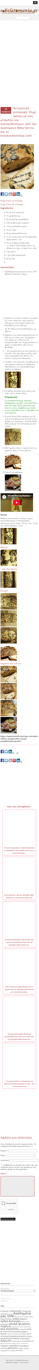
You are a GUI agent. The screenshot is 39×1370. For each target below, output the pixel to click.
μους (23, 1336)
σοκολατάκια (16, 1341)
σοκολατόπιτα (28, 1341)
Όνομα (4, 1151)
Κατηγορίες (5, 1288)
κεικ (29, 1329)
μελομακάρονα (13, 1336)
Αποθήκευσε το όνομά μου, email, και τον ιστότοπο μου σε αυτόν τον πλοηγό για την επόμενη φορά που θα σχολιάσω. (19, 1167)
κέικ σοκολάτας (10, 1328)
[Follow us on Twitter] (6, 751)
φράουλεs (12, 1348)
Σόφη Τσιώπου (6, 1319)
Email (4, 1155)
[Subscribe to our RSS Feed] (14, 753)
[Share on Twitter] (6, 194)
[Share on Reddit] (10, 194)
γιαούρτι (5, 1324)
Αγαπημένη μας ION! (16, 1314)
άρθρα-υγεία (25, 1321)
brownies (5, 1311)
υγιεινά (4, 1348)
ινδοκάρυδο (16, 1327)
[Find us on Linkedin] (10, 751)
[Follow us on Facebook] (2, 751)
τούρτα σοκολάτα (9, 1345)
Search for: (5, 1298)
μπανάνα (5, 1338)
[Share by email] (22, 196)
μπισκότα (15, 1338)
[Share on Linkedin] (18, 194)
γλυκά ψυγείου (19, 1324)
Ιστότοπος (5, 1160)
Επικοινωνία (24, 1362)
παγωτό (6, 1340)
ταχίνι (18, 1343)
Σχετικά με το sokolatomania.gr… (17, 1360)
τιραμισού (24, 1343)
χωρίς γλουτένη (17, 1350)
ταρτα (14, 1343)
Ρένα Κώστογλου (27, 1317)
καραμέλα (23, 1329)
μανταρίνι (23, 1334)
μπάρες (29, 1336)
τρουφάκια (24, 1346)
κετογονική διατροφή (10, 1331)
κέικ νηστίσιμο (25, 1327)
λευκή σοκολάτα (13, 1334)
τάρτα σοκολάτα (6, 1343)
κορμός (24, 1331)
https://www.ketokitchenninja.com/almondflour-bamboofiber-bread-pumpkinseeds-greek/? (19, 738)
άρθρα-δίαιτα (20, 1318)
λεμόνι (4, 1333)
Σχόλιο (3, 1174)
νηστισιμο (25, 1338)
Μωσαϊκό (18, 1317)
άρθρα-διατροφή (11, 1321)
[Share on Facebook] (2, 194)
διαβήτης (6, 1326)
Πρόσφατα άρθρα (12, 1362)
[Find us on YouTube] (18, 753)
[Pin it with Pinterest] (14, 194)
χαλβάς (20, 1348)
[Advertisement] (19, 43)
